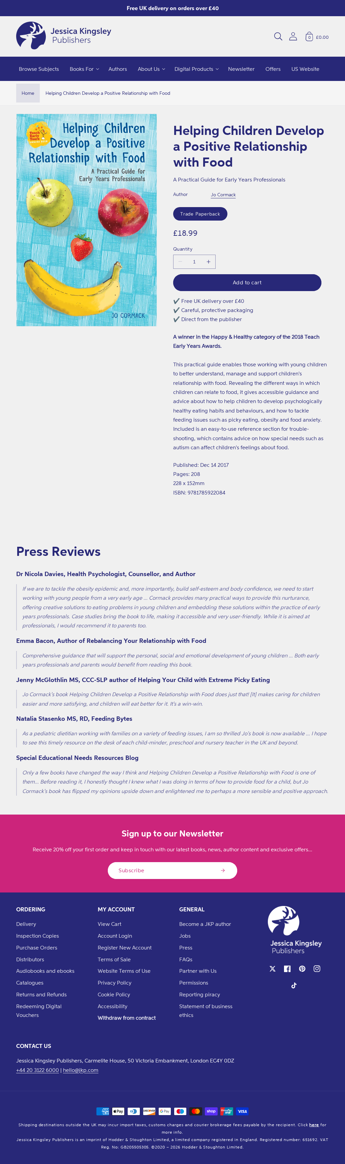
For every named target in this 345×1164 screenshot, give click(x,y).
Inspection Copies (37, 936)
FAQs (185, 959)
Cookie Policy (114, 994)
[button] (278, 36)
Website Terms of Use (124, 971)
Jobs (185, 936)
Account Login (115, 936)
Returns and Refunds (41, 994)
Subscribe (132, 870)
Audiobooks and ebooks (45, 971)
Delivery (26, 924)
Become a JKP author (205, 924)
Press (185, 947)
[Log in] (293, 36)
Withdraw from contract (127, 1018)
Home (28, 93)
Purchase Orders (36, 947)
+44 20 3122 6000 (37, 1070)
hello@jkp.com (80, 1070)
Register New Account (125, 947)
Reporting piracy (199, 994)
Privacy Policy (114, 983)
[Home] (63, 36)
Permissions (193, 983)
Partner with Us (198, 971)
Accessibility (112, 1006)
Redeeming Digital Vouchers (39, 1010)
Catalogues (29, 983)
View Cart (109, 924)
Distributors (30, 959)
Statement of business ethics (205, 1010)
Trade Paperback (200, 214)
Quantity (183, 249)
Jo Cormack (223, 194)
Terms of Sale (114, 959)
